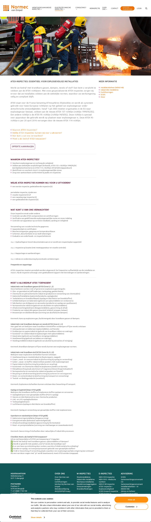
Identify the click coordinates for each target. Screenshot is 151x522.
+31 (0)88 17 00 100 (19, 491)
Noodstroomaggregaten (86, 484)
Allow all (131, 500)
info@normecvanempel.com (24, 493)
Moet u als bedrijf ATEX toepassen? (29, 139)
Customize (130, 507)
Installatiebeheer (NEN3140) (112, 87)
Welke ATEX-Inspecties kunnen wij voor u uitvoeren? (37, 133)
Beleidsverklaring (62, 489)
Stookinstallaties (83, 477)
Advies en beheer (128, 491)
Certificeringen (107, 92)
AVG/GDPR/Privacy (62, 491)
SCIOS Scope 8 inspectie (108, 491)
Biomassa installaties (85, 482)
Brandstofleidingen (84, 489)
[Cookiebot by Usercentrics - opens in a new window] (15, 517)
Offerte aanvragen (23, 146)
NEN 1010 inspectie (107, 477)
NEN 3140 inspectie (107, 484)
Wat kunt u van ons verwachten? (27, 136)
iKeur (103, 97)
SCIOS (103, 95)
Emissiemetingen (84, 486)
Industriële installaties (110, 90)
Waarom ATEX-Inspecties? (24, 130)
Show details (36, 517)
